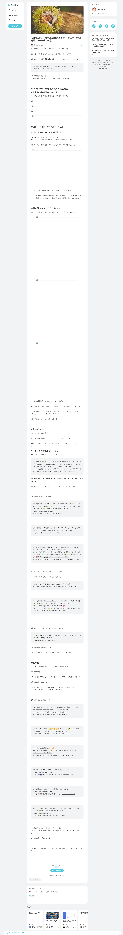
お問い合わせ (111, 64)
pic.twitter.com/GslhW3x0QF (57, 712)
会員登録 (51, 875)
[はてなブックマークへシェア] (106, 26)
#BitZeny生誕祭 (38, 469)
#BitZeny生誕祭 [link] (49, 687)
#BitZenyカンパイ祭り (65, 508)
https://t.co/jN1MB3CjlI (44, 638)
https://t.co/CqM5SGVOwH (47, 464)
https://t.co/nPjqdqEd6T (63, 466)
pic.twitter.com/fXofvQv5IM (70, 608)
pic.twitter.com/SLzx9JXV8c (42, 753)
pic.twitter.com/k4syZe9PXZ (58, 731)
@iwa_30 (71, 464)
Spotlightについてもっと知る (17, 932)
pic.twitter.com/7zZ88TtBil (62, 530)
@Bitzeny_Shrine (50, 504)
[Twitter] (104, 9)
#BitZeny (36, 748)
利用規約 (111, 62)
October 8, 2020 (56, 513)
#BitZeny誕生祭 (65, 709)
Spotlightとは (96, 60)
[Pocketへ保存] (113, 26)
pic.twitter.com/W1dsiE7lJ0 (42, 772)
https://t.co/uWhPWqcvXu (53, 469)
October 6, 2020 (72, 471)
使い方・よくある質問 (106, 60)
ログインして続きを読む (60, 875)
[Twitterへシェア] (94, 26)
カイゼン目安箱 (103, 66)
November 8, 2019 (63, 714)
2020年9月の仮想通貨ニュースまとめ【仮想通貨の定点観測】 (50, 78)
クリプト (35, 879)
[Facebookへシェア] (100, 26)
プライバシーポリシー (96, 64)
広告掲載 (105, 64)
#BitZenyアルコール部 (48, 770)
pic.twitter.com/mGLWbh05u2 (43, 511)
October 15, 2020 (51, 640)
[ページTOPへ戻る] (120, 932)
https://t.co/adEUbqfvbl (63, 584)
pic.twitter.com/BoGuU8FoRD (43, 791)
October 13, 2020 (60, 610)
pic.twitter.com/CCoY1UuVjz (71, 469)
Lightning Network (97, 62)
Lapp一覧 (105, 62)
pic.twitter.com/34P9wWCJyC (58, 557)
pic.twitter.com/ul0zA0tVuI (42, 813)
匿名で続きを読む (57, 870)
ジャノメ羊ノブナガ (59, 49)
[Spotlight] (13, 6)
